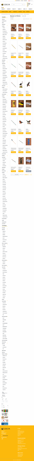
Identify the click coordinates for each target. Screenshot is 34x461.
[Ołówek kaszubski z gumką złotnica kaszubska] (21, 141)
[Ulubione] (29, 5)
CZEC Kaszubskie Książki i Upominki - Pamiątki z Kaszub (8, 14)
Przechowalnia (20, 456)
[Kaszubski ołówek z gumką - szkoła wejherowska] (13, 122)
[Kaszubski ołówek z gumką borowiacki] (13, 46)
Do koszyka (13, 114)
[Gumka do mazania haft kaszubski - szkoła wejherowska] (28, 103)
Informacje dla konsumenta (22, 443)
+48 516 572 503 (5, 435)
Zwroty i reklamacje (20, 441)
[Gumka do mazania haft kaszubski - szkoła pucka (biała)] (21, 27)
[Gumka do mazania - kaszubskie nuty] (28, 46)
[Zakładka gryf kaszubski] (13, 103)
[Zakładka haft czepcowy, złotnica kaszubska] (21, 160)
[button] (24, 4)
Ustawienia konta (20, 455)
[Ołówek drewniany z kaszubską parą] (13, 141)
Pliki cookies (19, 442)
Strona (20, 174)
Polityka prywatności (21, 439)
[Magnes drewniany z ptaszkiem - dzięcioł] (28, 84)
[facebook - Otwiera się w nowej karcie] (2, 438)
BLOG (18, 435)
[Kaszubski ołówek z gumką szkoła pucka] (13, 65)
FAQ (18, 450)
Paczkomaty (19, 449)
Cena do (6, 399)
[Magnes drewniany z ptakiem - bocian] (21, 84)
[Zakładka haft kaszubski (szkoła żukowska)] (28, 141)
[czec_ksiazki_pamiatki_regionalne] (8, 429)
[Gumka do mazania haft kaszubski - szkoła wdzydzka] (28, 65)
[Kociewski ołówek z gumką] (13, 84)
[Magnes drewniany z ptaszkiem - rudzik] (28, 122)
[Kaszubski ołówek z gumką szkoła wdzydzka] (21, 65)
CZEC (3, 405)
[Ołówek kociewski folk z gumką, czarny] (13, 160)
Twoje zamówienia (20, 454)
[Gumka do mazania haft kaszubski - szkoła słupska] (28, 27)
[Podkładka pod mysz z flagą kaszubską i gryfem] (21, 103)
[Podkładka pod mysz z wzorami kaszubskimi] (28, 160)
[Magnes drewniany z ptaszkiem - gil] (21, 122)
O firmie (19, 430)
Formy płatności (20, 447)
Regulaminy (19, 440)
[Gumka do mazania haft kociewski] (13, 27)
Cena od (2, 399)
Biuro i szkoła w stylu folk (20, 14)
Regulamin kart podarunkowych (22, 448)
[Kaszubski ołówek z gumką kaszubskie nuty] (21, 46)
